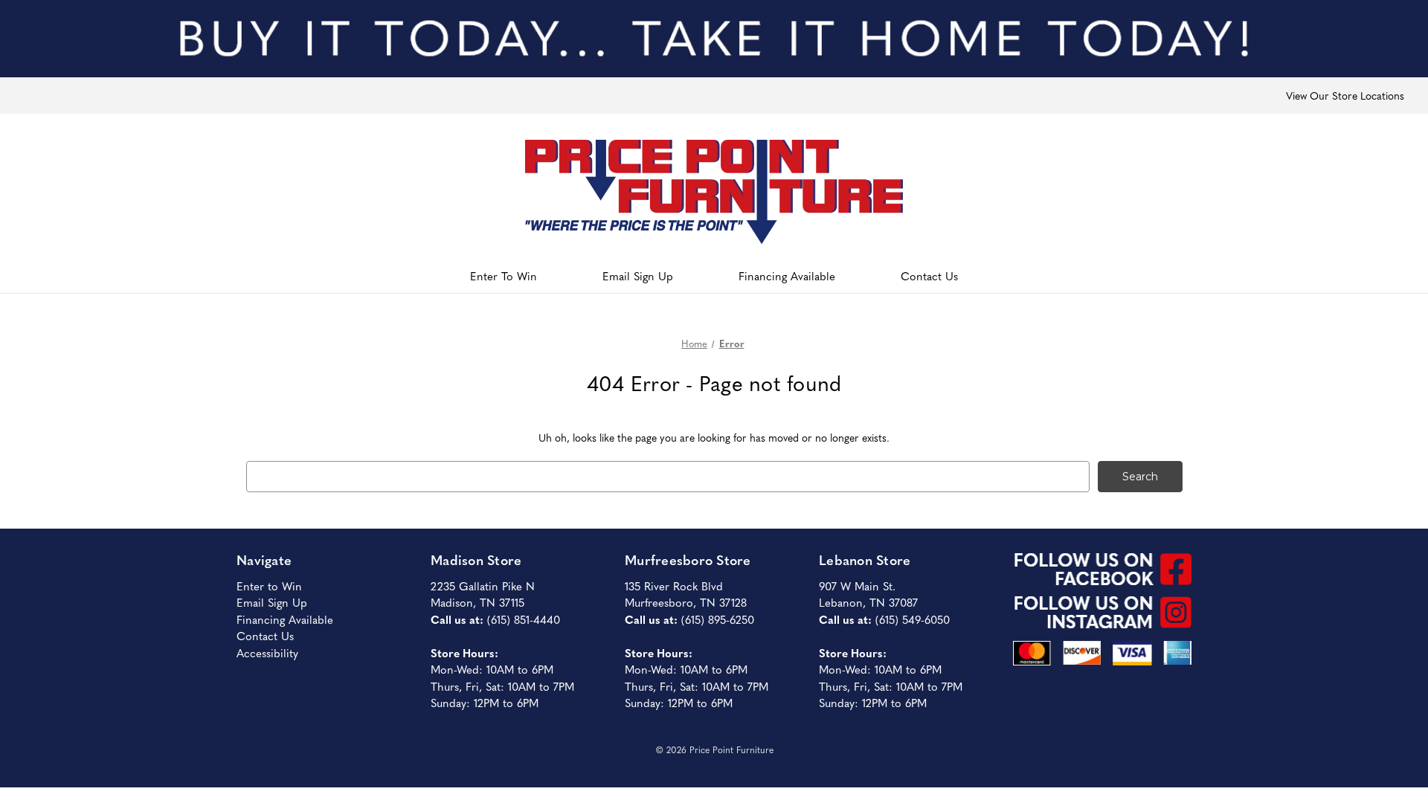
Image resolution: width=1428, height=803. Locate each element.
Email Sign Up (637, 275)
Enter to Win (269, 585)
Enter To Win (503, 275)
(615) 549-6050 (912, 619)
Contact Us (929, 275)
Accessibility (267, 652)
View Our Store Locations (1345, 95)
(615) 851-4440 (523, 619)
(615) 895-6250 (717, 619)
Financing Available (787, 275)
